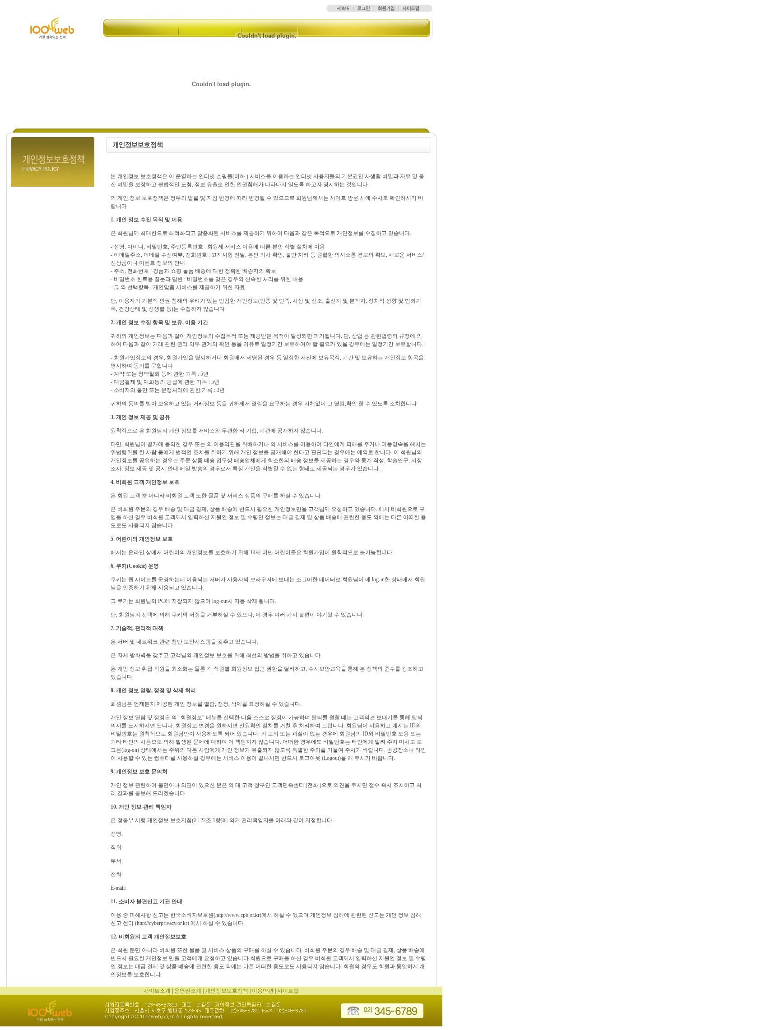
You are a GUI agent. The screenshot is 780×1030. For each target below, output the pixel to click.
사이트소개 (157, 991)
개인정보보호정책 (226, 991)
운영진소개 (187, 991)
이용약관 (263, 991)
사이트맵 (288, 991)
